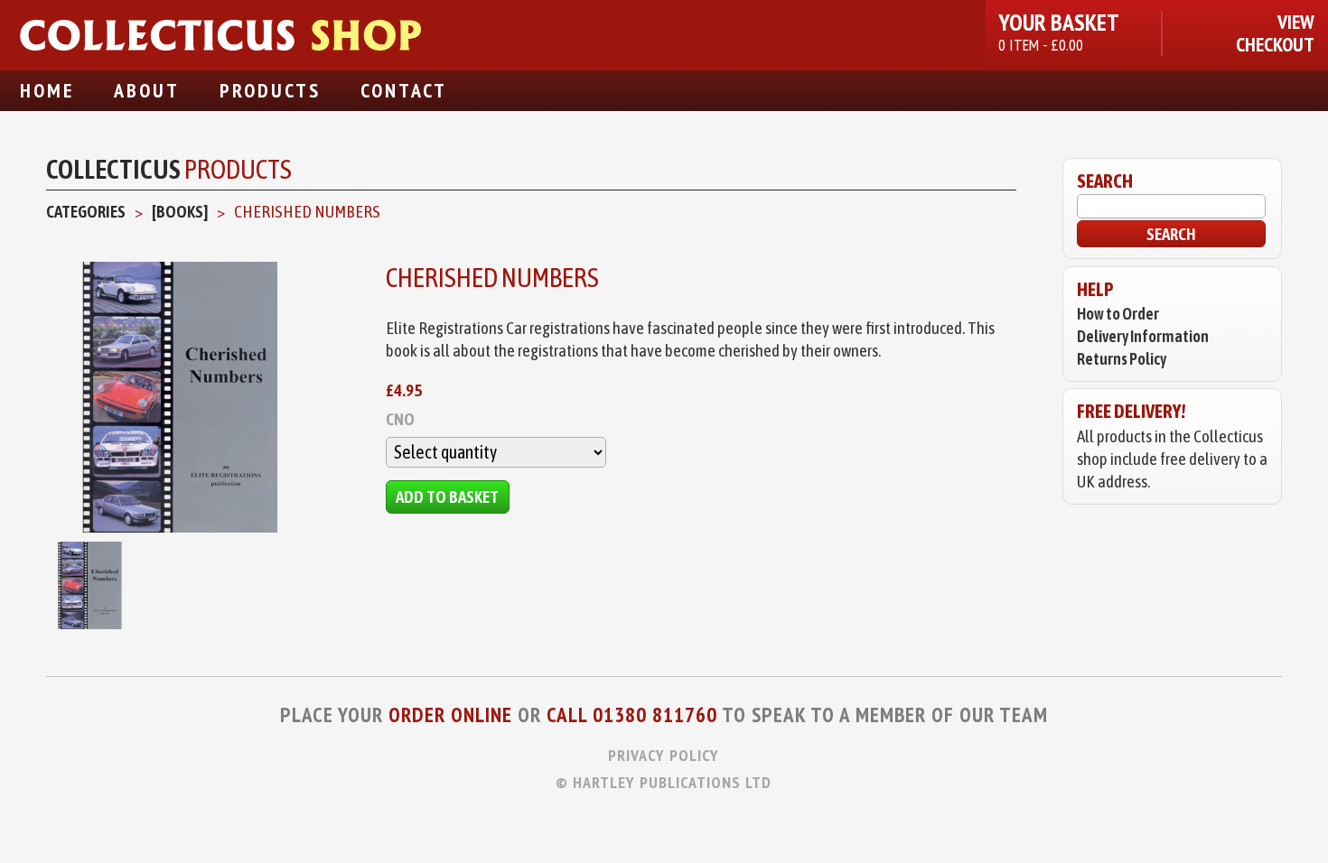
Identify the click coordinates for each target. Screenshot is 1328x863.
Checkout (1275, 44)
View (1295, 22)
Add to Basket (447, 496)
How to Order (1118, 313)
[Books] (180, 211)
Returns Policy (1121, 358)
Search (1171, 234)
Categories (86, 211)
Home (47, 90)
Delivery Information (1143, 336)
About (147, 90)
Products (270, 90)
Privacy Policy (663, 755)
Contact (403, 90)
